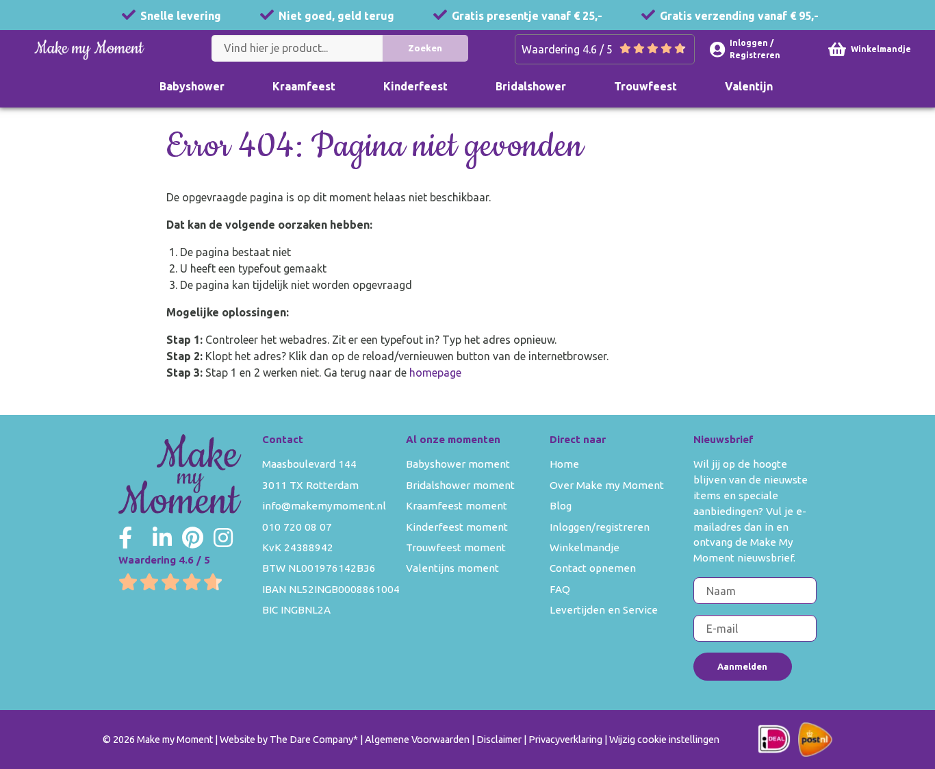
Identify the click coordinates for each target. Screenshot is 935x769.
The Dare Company (311, 739)
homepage (435, 372)
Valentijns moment (452, 568)
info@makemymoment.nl (324, 506)
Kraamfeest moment (456, 506)
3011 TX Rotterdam (310, 485)
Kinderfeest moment (457, 527)
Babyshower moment (458, 464)
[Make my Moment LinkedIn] (162, 537)
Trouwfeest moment (456, 547)
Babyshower (192, 86)
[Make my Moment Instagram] (223, 537)
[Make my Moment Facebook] (125, 537)
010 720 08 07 (297, 527)
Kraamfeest (303, 86)
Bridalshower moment (460, 485)
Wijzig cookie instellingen (664, 739)
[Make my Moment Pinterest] (192, 537)
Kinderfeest (415, 86)
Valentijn (749, 86)
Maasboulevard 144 (309, 464)
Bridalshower (531, 86)
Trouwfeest (645, 86)
